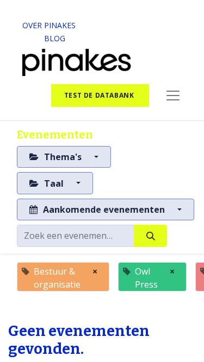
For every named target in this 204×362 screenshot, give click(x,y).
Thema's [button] (63, 157)
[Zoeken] (150, 235)
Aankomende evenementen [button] (104, 209)
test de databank (100, 95)
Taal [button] (54, 183)
